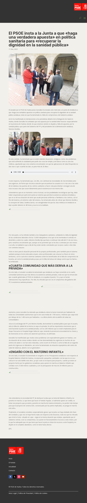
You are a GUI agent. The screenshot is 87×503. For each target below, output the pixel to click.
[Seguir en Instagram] (19, 476)
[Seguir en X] (14, 476)
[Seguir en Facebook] (10, 476)
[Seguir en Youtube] (23, 476)
